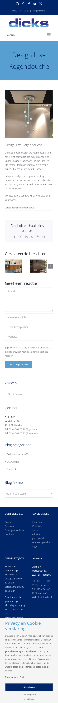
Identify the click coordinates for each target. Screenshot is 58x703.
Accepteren (29, 687)
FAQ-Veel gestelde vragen (41, 544)
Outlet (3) (11, 469)
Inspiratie (9, 534)
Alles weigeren (29, 694)
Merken (35, 530)
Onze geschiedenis (14, 530)
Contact (9, 522)
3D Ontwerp (38, 526)
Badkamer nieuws (25, 207)
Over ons (9, 526)
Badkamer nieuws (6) (17, 454)
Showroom (37, 522)
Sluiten (23, 677)
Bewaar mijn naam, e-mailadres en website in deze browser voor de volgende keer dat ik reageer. (28, 351)
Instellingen (29, 699)
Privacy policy (11, 677)
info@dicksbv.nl (39, 10)
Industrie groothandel (38, 536)
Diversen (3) (13, 461)
